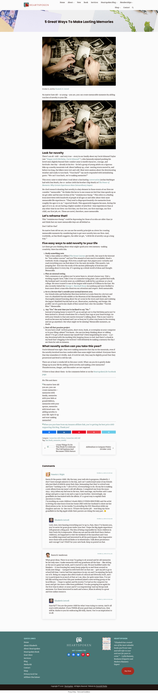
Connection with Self (73, 438)
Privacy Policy (72, 692)
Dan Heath (49, 440)
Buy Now (128, 671)
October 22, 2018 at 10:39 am (104, 518)
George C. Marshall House (76, 286)
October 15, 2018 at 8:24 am (104, 553)
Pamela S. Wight (58, 474)
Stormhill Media (101, 686)
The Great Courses (77, 256)
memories (56, 440)
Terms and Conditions (83, 692)
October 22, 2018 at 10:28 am (104, 473)
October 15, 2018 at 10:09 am (104, 599)
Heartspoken (68, 686)
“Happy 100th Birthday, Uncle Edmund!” (63, 159)
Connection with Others (57, 438)
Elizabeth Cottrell (62, 520)
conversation (94, 180)
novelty (63, 440)
